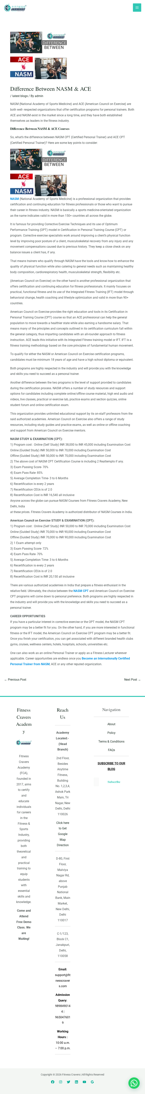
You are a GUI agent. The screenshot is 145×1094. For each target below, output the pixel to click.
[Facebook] (52, 1082)
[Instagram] (60, 1082)
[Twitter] (68, 1082)
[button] (134, 1083)
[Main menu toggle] (137, 7)
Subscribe (114, 782)
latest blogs (20, 96)
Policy (111, 733)
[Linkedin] (76, 1082)
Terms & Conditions (111, 741)
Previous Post (15, 679)
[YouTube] (84, 1082)
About (111, 724)
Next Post (132, 679)
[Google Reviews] (92, 1082)
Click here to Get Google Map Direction (62, 834)
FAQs (111, 750)
